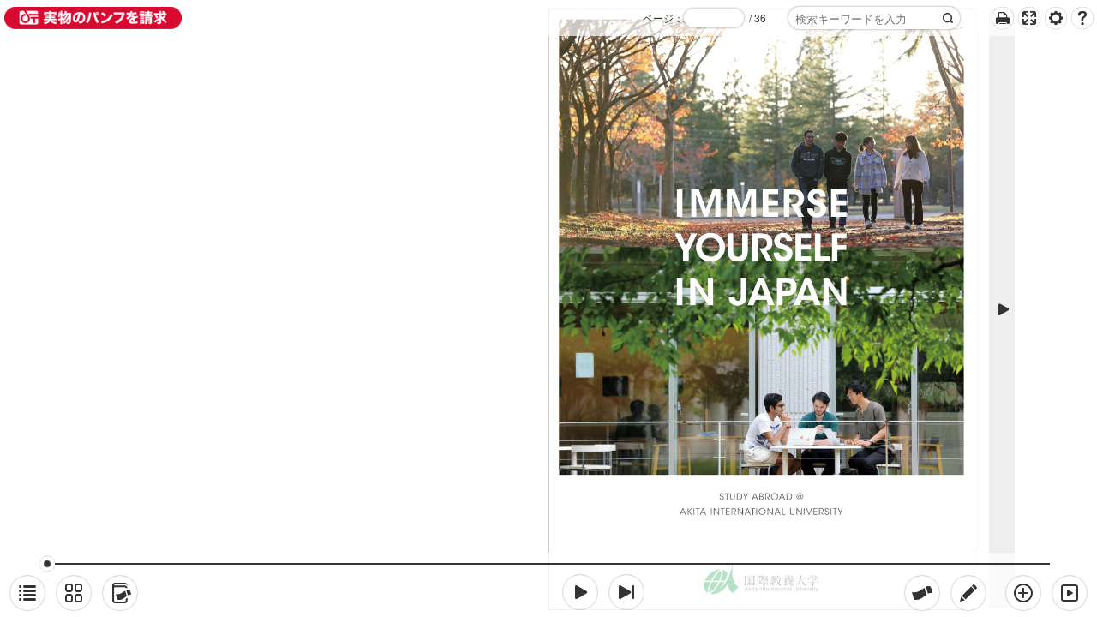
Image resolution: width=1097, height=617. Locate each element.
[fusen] (922, 593)
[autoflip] (1069, 593)
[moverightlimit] (626, 592)
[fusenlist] (120, 593)
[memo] (968, 593)
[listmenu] (27, 593)
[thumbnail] (74, 593)
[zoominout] (1023, 593)
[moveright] (580, 592)
